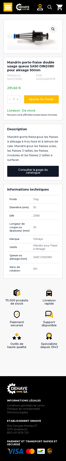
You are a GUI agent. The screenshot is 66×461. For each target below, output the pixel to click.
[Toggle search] (50, 7)
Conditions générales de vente (26, 405)
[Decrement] (10, 99)
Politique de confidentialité (23, 408)
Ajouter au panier (41, 99)
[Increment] (18, 99)
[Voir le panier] (59, 7)
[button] (53, 29)
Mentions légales (17, 412)
